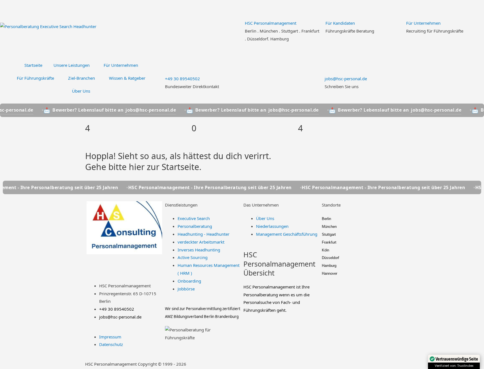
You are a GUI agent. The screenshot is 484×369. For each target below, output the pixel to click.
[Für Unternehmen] (413, 10)
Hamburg (329, 265)
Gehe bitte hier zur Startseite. (143, 167)
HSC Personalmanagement (270, 23)
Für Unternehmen (423, 23)
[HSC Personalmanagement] (252, 10)
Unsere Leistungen (71, 65)
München (329, 226)
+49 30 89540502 (182, 78)
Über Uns (81, 91)
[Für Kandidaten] (332, 10)
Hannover (329, 273)
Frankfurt (329, 242)
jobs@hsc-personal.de (346, 78)
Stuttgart (329, 234)
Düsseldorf (330, 258)
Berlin (326, 219)
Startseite (33, 65)
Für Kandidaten (340, 23)
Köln (325, 250)
